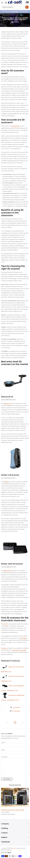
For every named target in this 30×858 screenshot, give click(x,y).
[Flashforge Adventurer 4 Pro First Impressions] (23, 722)
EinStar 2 (6, 482)
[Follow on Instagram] (5, 853)
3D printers (23, 638)
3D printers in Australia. (19, 650)
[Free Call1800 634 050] (6, 2)
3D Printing (16, 707)
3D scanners (15, 126)
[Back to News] (15, 722)
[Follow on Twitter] (3, 853)
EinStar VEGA (8, 570)
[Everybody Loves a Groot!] (7, 722)
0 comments (16, 711)
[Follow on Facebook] (2, 853)
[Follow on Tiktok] (10, 853)
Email (3, 750)
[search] (27, 7)
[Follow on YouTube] (8, 853)
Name (3, 742)
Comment (4, 757)
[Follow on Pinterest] (7, 853)
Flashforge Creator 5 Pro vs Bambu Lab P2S (12, 810)
